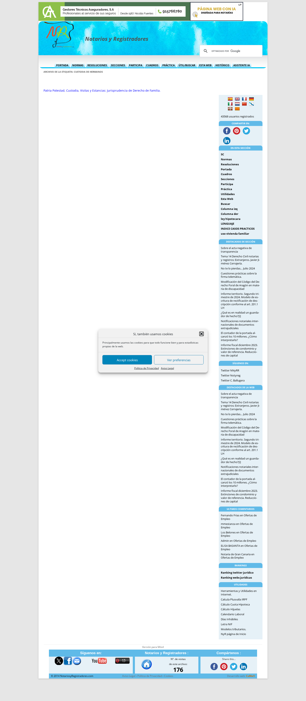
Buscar (225, 204)
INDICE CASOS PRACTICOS (238, 228)
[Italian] (230, 104)
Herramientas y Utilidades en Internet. (239, 592)
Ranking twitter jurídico (237, 572)
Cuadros (152, 65)
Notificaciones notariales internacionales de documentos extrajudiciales (240, 324)
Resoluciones (97, 65)
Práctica (168, 65)
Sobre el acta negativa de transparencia (236, 249)
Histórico (222, 65)
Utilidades (228, 194)
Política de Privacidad (146, 368)
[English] (237, 99)
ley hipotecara (230, 219)
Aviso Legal (167, 368)
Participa (135, 65)
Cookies (168, 676)
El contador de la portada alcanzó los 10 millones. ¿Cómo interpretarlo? (239, 336)
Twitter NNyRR (230, 370)
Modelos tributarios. (233, 629)
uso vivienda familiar (235, 233)
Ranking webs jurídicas (236, 577)
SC (222, 154)
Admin (225, 541)
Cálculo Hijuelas (230, 609)
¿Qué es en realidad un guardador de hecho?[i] (240, 314)
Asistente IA (241, 65)
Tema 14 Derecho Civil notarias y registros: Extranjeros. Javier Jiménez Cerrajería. (240, 259)
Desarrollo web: (241, 676)
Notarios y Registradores (116, 38)
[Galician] (251, 104)
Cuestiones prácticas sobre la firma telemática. (239, 275)
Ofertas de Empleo (244, 541)
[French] (244, 99)
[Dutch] (237, 104)
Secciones (118, 65)
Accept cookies (127, 360)
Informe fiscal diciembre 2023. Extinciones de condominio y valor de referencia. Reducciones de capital (239, 350)
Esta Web (205, 65)
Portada (62, 65)
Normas (77, 65)
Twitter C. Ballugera (233, 380)
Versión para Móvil (153, 647)
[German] (251, 99)
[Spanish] (230, 99)
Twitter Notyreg (230, 375)
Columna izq (229, 209)
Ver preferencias (178, 360)
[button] (201, 334)
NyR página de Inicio (233, 634)
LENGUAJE (227, 223)
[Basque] (230, 109)
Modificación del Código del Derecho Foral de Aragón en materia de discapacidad (240, 285)
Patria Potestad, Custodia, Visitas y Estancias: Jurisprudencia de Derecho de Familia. (102, 90)
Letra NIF (226, 624)
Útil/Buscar (187, 65)
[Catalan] (237, 109)
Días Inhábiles (229, 619)
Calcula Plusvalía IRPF (234, 599)
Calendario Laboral (232, 614)
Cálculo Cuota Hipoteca (235, 604)
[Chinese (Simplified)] (244, 104)
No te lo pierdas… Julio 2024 (238, 268)
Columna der (229, 214)
